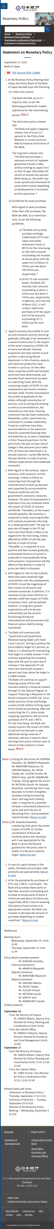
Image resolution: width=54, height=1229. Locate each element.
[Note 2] (19, 748)
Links (18, 1214)
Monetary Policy (24, 34)
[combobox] (25, 29)
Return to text (38, 817)
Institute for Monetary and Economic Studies (27, 1201)
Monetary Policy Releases (17, 37)
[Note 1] (24, 114)
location (27, 1181)
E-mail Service (28, 1210)
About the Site (12, 1210)
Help (41, 1210)
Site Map (29, 1214)
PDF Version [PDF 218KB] (26, 72)
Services (8, 1132)
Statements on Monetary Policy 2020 (23, 40)
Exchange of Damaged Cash (12, 1141)
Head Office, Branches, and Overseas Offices (39, 1152)
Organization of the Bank (41, 1141)
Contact (9, 1214)
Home (7, 34)
